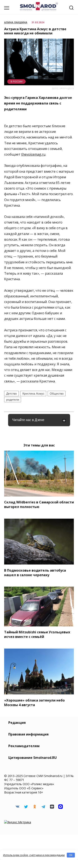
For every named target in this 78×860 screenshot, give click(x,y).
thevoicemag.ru (33, 154)
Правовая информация (28, 734)
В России (16, 81)
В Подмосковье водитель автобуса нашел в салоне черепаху (35, 572)
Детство (11, 393)
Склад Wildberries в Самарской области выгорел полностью (39, 504)
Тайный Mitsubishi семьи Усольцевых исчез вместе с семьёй (37, 634)
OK (71, 855)
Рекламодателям (24, 746)
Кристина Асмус (33, 393)
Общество (57, 393)
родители (12, 399)
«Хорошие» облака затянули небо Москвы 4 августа (34, 702)
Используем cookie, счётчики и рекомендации (34, 855)
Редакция (17, 722)
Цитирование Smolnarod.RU (32, 757)
